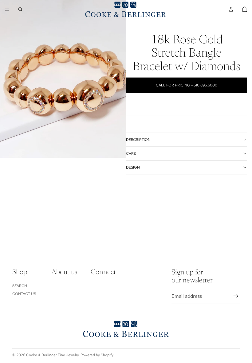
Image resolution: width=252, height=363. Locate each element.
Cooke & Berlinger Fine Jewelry (52, 355)
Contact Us (24, 293)
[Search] (20, 9)
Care (131, 153)
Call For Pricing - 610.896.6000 (186, 85)
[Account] (231, 9)
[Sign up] (236, 295)
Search (19, 285)
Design (133, 167)
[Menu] (7, 9)
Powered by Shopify (97, 355)
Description (138, 139)
